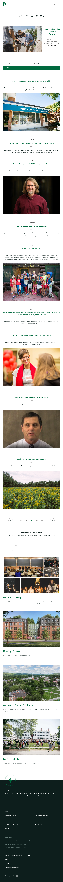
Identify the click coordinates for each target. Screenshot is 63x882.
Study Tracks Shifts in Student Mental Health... (16, 847)
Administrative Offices (10, 815)
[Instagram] (13, 876)
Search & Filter (10, 67)
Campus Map (8, 828)
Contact (7, 811)
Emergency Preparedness (41, 815)
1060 (42, 521)
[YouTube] (17, 876)
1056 (21, 521)
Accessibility (38, 824)
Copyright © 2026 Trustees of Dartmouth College (17, 855)
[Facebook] (5, 876)
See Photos (52, 51)
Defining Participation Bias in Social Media (15, 844)
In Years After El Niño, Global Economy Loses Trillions (18, 840)
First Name (14, 545)
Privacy (7, 859)
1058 (31, 521)
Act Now (8, 800)
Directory (7, 820)
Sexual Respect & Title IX (11, 824)
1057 (26, 521)
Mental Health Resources (41, 820)
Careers (37, 811)
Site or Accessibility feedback (12, 867)
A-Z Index (7, 863)
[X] (9, 876)
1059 (37, 521)
